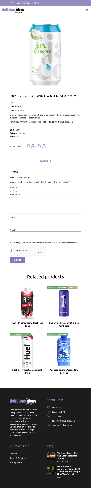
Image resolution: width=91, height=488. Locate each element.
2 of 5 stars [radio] (14, 191)
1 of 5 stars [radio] (11, 191)
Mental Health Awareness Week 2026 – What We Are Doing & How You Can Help (69, 470)
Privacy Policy (16, 462)
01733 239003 (58, 416)
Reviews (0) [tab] (45, 161)
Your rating (15, 187)
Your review (15, 194)
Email (13, 230)
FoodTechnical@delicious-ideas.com (57, 122)
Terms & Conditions (18, 458)
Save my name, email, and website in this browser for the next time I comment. (46, 243)
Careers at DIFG (58, 412)
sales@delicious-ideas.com (63, 421)
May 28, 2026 (62, 461)
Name (13, 217)
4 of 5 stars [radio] (19, 191)
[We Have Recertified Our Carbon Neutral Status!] (51, 456)
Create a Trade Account (62, 425)
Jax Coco (14, 102)
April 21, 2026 (63, 477)
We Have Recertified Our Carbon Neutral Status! (67, 455)
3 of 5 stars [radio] (16, 191)
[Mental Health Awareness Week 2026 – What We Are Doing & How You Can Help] (51, 469)
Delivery (13, 454)
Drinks (22, 133)
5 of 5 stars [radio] (21, 191)
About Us (56, 408)
